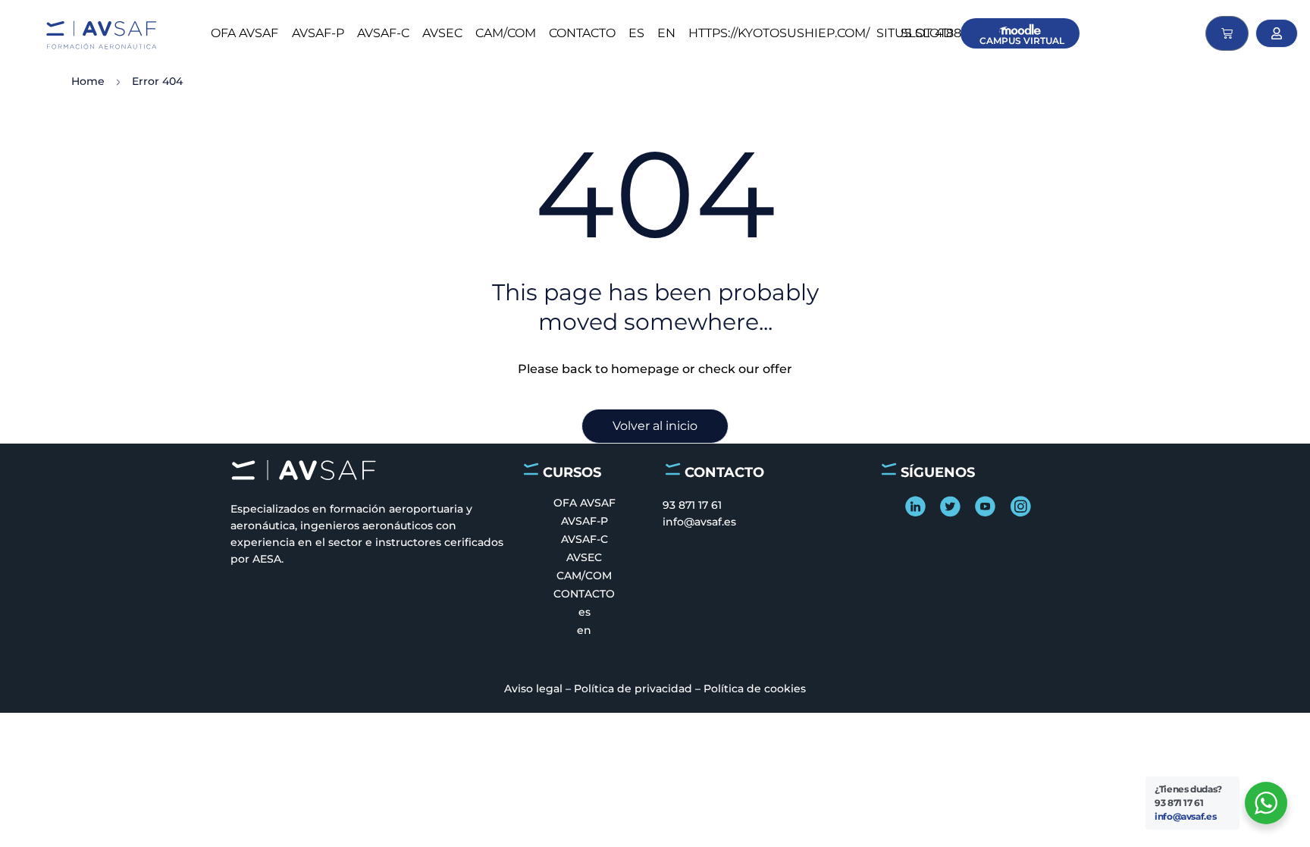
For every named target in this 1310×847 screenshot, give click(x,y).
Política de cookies (755, 688)
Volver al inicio (655, 426)
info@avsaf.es (1185, 816)
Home (88, 81)
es (636, 33)
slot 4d (927, 33)
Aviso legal (533, 688)
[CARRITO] (1227, 33)
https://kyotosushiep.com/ (779, 33)
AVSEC (442, 33)
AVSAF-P (318, 33)
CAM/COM (505, 33)
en (666, 33)
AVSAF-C (383, 33)
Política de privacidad (633, 688)
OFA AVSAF (244, 33)
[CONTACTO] (673, 469)
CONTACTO (582, 33)
